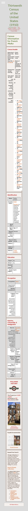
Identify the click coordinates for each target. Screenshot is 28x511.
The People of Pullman (14, 28)
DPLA (14, 472)
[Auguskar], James (20, 130)
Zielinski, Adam (19, 119)
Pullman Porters (14, 497)
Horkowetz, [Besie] (20, 145)
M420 (15, 202)
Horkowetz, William (20, 160)
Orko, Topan (19, 179)
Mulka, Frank (19, 101)
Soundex (15, 204)
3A (13, 61)
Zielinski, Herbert (19, 124)
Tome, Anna (19, 168)
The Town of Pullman (13, 495)
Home (14, 27)
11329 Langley (15, 251)
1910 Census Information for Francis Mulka (14, 30)
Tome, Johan (19, 164)
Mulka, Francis (19, 105)
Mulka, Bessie (19, 109)
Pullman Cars (13, 493)
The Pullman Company (13, 491)
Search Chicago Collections (11, 468)
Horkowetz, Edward (20, 154)
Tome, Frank (19, 175)
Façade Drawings (14, 447)
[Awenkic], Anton (19, 185)
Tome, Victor (19, 172)
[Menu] (3, 2)
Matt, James (19, 134)
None (17, 281)
